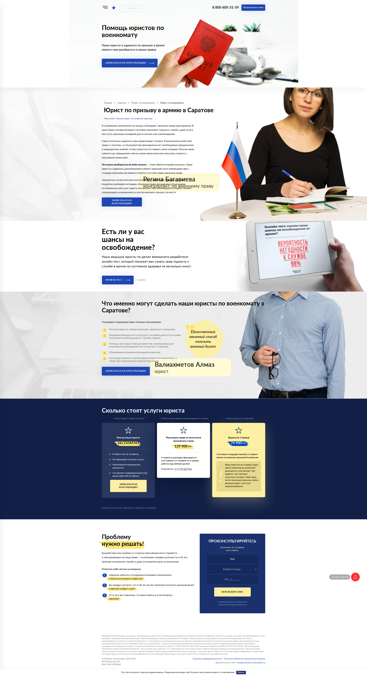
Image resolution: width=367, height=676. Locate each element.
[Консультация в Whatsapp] (355, 577)
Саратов (131, 8)
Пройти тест (114, 280)
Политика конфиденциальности (207, 659)
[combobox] (232, 569)
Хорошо (241, 672)
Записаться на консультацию (126, 63)
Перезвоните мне (253, 7)
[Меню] (105, 7)
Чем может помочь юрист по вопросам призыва (128, 119)
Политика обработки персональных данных (244, 659)
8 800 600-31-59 (225, 7)
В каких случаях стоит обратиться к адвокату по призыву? (129, 508)
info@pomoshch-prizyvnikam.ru (251, 663)
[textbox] (232, 569)
